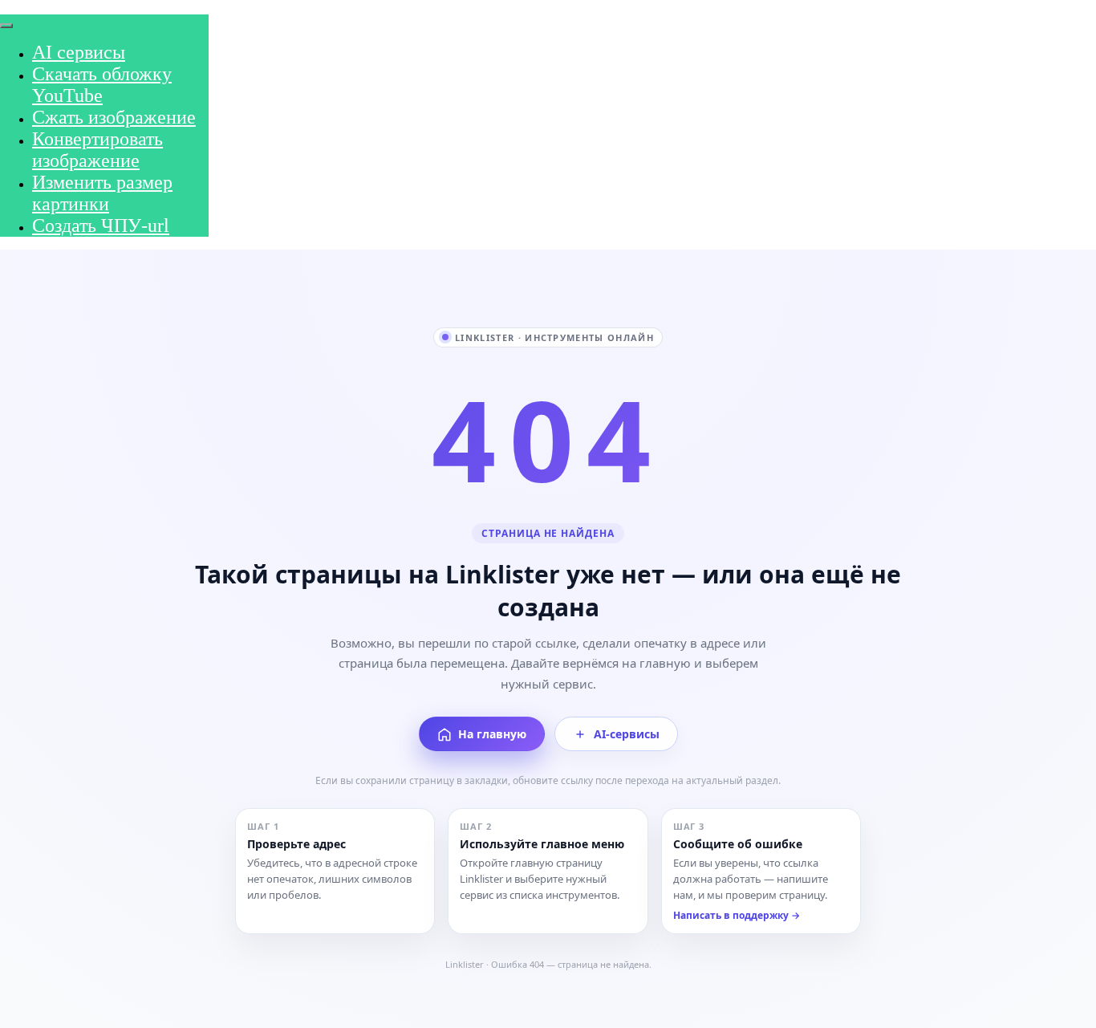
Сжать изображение (114, 117)
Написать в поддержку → (736, 915)
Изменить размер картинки (102, 193)
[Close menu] (6, 25)
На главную (492, 734)
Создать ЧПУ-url (100, 225)
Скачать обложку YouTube (102, 84)
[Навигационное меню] (9, 5)
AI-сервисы (627, 734)
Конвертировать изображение (97, 149)
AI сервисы (78, 52)
